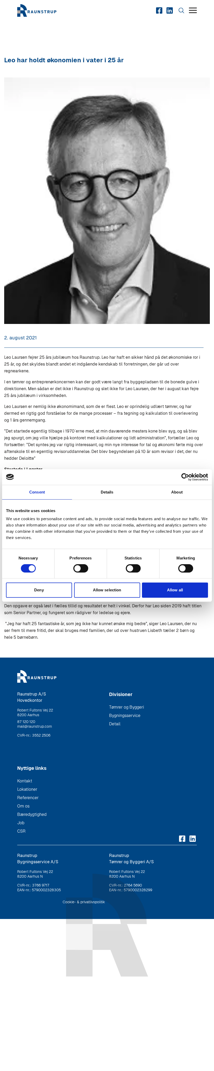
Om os (23, 806)
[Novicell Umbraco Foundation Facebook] (159, 10)
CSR (21, 831)
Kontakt (24, 780)
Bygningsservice (124, 715)
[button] (193, 11)
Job (20, 822)
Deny (39, 590)
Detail (114, 723)
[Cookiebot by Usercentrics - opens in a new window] (185, 477)
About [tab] (177, 492)
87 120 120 (26, 722)
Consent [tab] (37, 492)
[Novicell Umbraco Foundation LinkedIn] (169, 10)
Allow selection (107, 590)
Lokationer (27, 789)
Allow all (175, 590)
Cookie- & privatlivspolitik (84, 902)
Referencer (28, 797)
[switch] (80, 568)
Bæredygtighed (31, 814)
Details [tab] (107, 492)
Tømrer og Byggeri (126, 707)
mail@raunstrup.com (34, 726)
